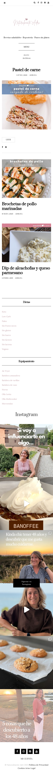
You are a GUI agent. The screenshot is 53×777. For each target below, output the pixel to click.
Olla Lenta (6, 394)
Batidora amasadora (11, 375)
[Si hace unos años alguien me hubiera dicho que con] (26, 715)
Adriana (33, 75)
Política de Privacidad (38, 765)
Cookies (21, 768)
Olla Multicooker (9, 399)
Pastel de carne (26, 70)
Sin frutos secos (9, 326)
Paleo (4, 321)
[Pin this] (6, 147)
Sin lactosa (7, 344)
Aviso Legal (30, 768)
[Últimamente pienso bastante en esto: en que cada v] (26, 450)
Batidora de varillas (10, 380)
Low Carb (6, 316)
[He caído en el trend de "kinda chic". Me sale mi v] (26, 556)
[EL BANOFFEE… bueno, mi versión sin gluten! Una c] (26, 503)
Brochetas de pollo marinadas (19, 206)
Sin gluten (6, 330)
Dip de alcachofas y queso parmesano (26, 271)
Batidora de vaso (9, 385)
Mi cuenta (26, 759)
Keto (4, 312)
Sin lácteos (7, 340)
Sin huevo (6, 335)
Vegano (5, 349)
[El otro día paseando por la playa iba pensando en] (26, 609)
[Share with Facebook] (3, 147)
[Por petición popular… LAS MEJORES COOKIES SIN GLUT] (26, 662)
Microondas (7, 403)
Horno (5, 389)
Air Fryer (6, 371)
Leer (8, 140)
